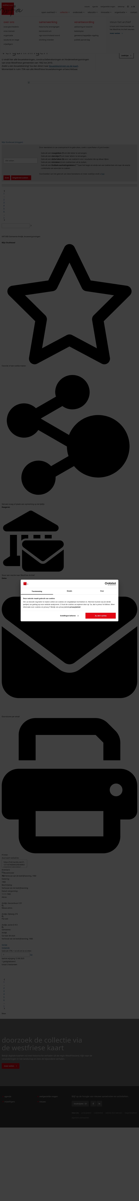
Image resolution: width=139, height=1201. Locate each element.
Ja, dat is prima (101, 615)
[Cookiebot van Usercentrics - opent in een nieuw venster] (106, 583)
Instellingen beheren (68, 615)
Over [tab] (102, 591)
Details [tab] (69, 591)
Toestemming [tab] (37, 591)
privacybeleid (75, 607)
